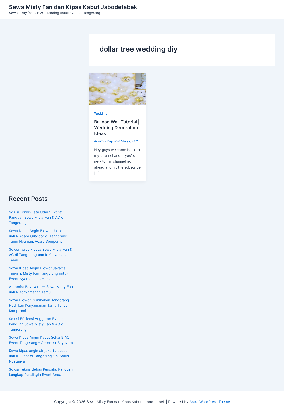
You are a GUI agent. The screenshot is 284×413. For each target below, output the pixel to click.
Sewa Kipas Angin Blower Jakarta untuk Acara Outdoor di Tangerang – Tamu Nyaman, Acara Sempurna (39, 236)
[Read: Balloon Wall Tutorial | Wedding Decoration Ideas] (117, 88)
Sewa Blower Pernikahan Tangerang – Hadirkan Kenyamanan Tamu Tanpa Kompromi (40, 305)
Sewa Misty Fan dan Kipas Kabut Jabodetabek (73, 7)
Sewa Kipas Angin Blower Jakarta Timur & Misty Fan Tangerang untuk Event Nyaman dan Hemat (38, 273)
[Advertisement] (42, 114)
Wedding (101, 113)
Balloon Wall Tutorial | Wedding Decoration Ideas (117, 127)
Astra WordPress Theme (209, 401)
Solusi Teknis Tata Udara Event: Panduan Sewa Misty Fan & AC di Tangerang (36, 217)
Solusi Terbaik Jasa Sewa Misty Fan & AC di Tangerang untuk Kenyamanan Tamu (40, 254)
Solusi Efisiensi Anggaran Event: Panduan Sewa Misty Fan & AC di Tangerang (36, 324)
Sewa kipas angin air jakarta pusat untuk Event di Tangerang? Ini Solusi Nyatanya (39, 355)
